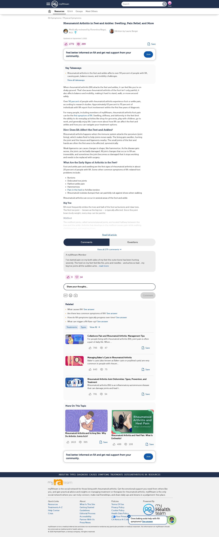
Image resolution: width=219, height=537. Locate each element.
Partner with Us (87, 519)
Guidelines (85, 510)
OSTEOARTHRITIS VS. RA (135, 475)
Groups (79, 11)
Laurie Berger (131, 31)
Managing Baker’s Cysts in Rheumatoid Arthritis (109, 357)
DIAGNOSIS (82, 475)
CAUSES (93, 475)
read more (104, 266)
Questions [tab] (132, 242)
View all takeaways (76, 80)
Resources (59, 11)
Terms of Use (117, 504)
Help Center (54, 510)
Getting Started (87, 507)
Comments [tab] (86, 242)
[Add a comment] (78, 44)
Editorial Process (87, 513)
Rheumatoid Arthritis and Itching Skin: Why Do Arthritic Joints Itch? (85, 434)
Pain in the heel (74, 190)
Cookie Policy (117, 510)
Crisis (50, 513)
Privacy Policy (117, 507)
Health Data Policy (120, 513)
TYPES (73, 475)
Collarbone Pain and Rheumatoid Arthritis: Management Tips (116, 336)
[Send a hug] (76, 277)
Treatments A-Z (55, 507)
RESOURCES (154, 475)
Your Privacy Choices (126, 516)
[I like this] (65, 44)
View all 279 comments (108, 249)
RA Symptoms (54, 18)
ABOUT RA (64, 475)
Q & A (70, 11)
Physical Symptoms (72, 18)
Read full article (109, 235)
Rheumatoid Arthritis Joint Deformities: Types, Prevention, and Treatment (117, 380)
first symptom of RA (83, 115)
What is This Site (87, 504)
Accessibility (85, 516)
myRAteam (64, 4)
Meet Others (91, 11)
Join (169, 6)
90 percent (73, 101)
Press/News (85, 522)
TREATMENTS (116, 475)
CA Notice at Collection (122, 519)
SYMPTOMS (103, 475)
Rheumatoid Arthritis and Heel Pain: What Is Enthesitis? (132, 437)
